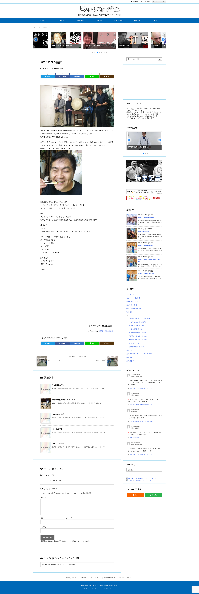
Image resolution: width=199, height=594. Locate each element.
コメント (43, 497)
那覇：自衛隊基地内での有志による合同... (141, 405)
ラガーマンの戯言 (136, 325)
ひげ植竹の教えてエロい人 (139, 318)
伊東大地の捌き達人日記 (138, 332)
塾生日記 (129, 312)
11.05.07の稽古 (58, 443)
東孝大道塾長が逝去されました (63, 400)
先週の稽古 (47, 27)
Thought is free (111, 589)
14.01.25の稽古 (58, 385)
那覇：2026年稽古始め (145, 245)
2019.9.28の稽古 (134, 438)
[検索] (164, 2)
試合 (129, 357)
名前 (42, 518)
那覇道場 (131, 361)
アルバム (130, 294)
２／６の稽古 (57, 429)
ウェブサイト (44, 527)
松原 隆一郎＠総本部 (106, 331)
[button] (36, 40)
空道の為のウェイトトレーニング (139, 354)
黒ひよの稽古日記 (136, 347)
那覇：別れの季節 (143, 231)
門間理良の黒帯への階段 (138, 340)
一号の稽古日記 (135, 329)
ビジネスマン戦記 (133, 298)
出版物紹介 (131, 305)
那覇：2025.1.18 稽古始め (146, 273)
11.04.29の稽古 (58, 414)
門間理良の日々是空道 (138, 336)
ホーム (38, 27)
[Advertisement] (77, 297)
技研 (129, 350)
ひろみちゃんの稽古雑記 (138, 322)
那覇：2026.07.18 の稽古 (146, 217)
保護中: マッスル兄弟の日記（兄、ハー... (141, 388)
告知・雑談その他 (134, 308)
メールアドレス (72, 518)
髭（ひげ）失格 (135, 343)
